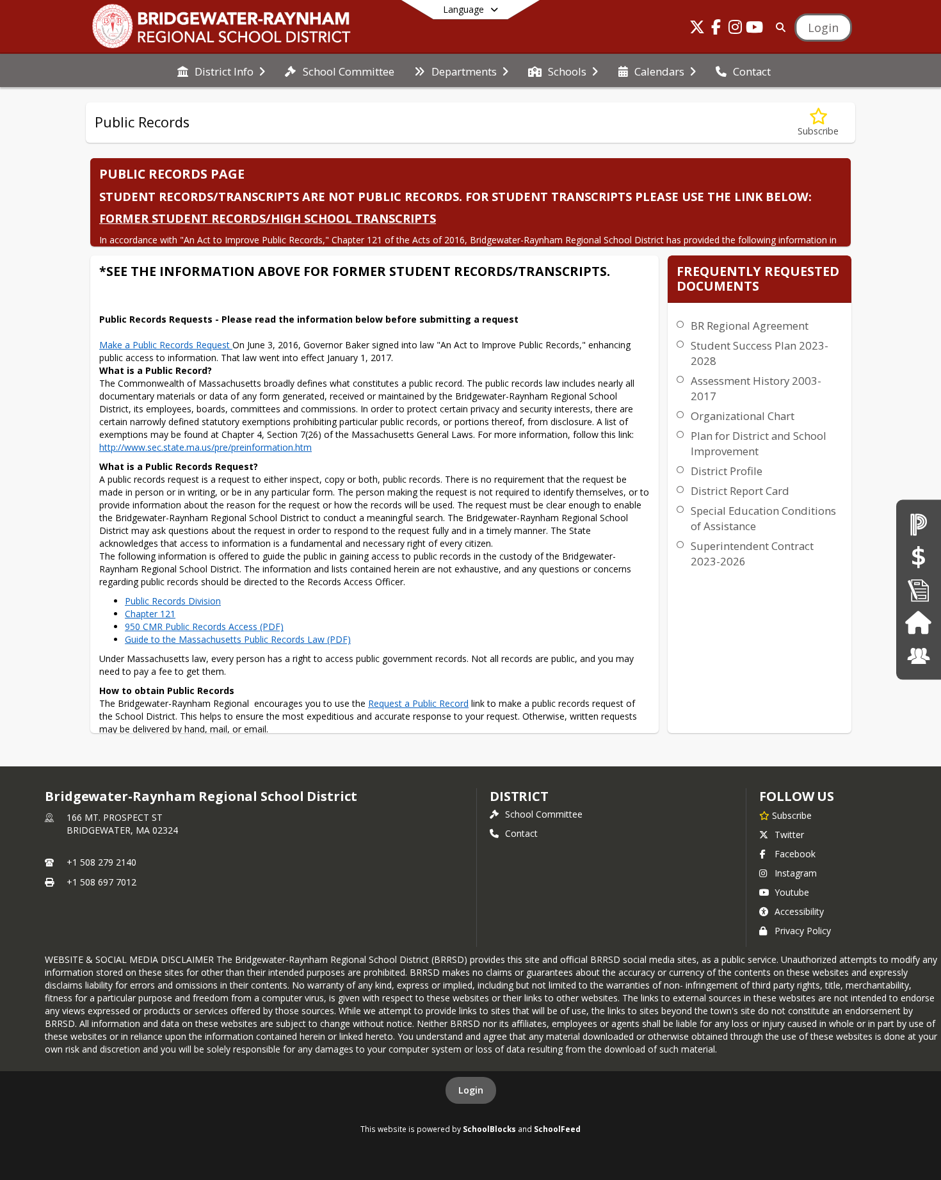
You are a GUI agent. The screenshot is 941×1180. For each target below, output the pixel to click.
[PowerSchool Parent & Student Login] (919, 524)
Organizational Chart (742, 415)
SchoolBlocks (489, 1129)
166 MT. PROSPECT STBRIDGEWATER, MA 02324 (122, 823)
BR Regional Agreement (749, 325)
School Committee (544, 814)
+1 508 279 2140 (101, 862)
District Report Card (740, 490)
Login (470, 1090)
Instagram (796, 873)
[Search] (778, 27)
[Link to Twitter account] (697, 29)
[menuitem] (221, 70)
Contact (521, 833)
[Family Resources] (918, 622)
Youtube (792, 892)
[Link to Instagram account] (735, 29)
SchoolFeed (557, 1129)
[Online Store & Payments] (919, 556)
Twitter (789, 834)
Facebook (795, 854)
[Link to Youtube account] (754, 29)
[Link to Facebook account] (716, 29)
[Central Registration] (919, 590)
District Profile (726, 471)
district (519, 796)
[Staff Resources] (919, 656)
